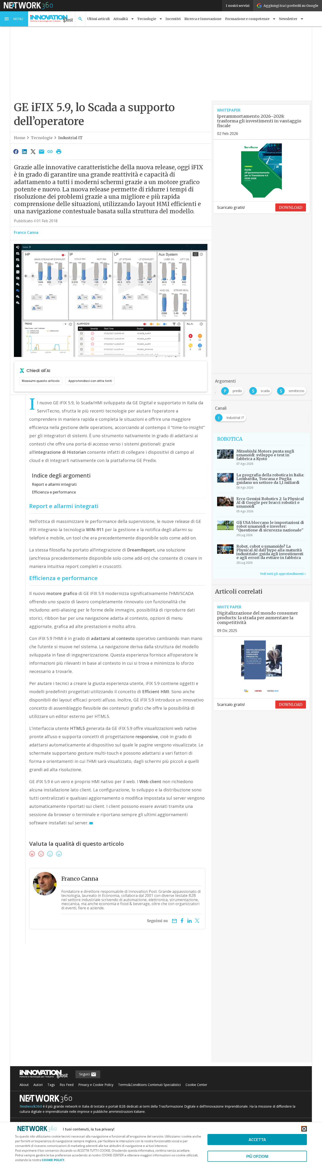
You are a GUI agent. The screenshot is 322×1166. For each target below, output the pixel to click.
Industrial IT (70, 137)
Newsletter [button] (288, 19)
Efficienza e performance (54, 492)
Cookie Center (196, 1084)
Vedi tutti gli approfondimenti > (283, 573)
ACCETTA (257, 1139)
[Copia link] (50, 151)
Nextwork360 (31, 1106)
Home (19, 137)
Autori (38, 1084)
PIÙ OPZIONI (257, 1156)
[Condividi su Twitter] (33, 151)
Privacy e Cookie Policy (95, 1084)
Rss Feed (67, 1084)
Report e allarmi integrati (54, 484)
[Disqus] (111, 1006)
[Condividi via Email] (41, 151)
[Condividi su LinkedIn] (24, 151)
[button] (14, 18)
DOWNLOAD (290, 207)
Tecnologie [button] (146, 19)
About (24, 1084)
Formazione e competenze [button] (247, 19)
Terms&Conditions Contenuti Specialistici (149, 1084)
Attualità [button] (120, 19)
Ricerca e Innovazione (202, 19)
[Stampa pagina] (58, 151)
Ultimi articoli (98, 19)
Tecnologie (42, 137)
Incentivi (173, 19)
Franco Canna (26, 232)
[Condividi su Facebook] (16, 151)
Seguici (85, 1074)
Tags (51, 1084)
